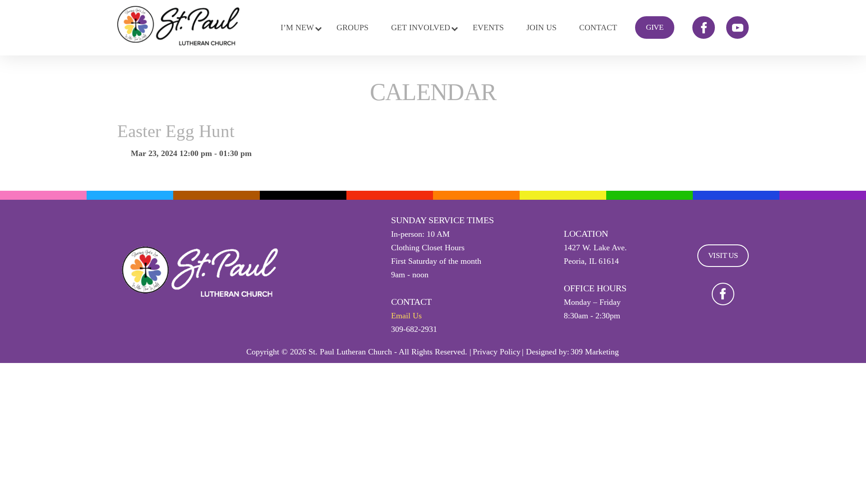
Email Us (406, 315)
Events (488, 27)
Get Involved (420, 27)
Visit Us (723, 255)
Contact (598, 27)
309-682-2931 (414, 329)
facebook (703, 27)
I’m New (297, 27)
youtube (737, 27)
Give (654, 27)
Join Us (541, 27)
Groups (352, 27)
